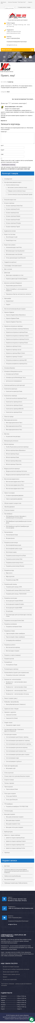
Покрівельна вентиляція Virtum (14, 562)
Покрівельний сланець (10, 584)
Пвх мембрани (8, 513)
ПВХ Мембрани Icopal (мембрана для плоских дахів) (18, 522)
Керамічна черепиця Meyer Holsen (15, 353)
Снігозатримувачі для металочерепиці (16, 747)
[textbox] (9, 8)
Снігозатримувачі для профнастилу (16, 751)
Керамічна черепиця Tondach (14, 356)
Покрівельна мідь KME (12, 580)
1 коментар (10, 82)
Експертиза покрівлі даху (10, 979)
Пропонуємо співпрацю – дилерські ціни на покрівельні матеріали (16, 984)
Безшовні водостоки (10, 199)
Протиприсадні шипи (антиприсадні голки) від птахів (19, 615)
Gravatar (3, 117)
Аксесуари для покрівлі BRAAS (14, 600)
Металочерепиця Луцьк (12, 454)
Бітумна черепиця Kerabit (13, 219)
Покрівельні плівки (9, 631)
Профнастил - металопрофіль (12, 679)
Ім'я (2, 145)
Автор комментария (10, 106)
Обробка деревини (9, 506)
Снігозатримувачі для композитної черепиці (18, 744)
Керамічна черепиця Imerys (13, 346)
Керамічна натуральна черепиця (13, 326)
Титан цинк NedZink (11, 796)
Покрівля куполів (9, 658)
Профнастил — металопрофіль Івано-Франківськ (16, 682)
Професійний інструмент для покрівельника (16, 672)
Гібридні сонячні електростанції (16, 191)
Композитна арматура (10, 389)
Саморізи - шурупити (10, 712)
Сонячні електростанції (12, 185)
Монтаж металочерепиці (13, 647)
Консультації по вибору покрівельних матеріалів (16, 969)
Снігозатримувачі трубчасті (14, 761)
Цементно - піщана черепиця (12, 835)
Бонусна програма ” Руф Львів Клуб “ (17, 2)
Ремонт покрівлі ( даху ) (10, 698)
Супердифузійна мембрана (13, 640)
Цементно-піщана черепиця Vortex (15, 848)
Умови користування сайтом (11, 971)
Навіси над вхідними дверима (14, 499)
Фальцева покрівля (9, 814)
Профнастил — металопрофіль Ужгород (17, 694)
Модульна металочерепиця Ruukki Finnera (17, 474)
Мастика (6, 434)
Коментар (4, 131)
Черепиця (7, 852)
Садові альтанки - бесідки (11, 708)
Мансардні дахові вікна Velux (14, 429)
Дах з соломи (8, 269)
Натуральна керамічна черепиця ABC (16, 360)
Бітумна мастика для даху (13, 436)
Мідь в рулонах (10, 576)
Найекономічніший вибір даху (12, 876)
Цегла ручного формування (14, 381)
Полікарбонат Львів (11, 664)
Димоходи (7, 272)
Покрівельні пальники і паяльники (15, 675)
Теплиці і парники (9, 783)
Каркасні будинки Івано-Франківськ (16, 315)
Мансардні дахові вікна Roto (14, 426)
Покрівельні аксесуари (10, 598)
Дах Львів (7, 866)
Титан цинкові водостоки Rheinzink (16, 258)
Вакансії (5, 977)
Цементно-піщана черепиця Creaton (16, 841)
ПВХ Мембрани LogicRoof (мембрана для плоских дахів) (17, 527)
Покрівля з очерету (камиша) (12, 655)
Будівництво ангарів (10, 231)
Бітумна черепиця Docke (13, 209)
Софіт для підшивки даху (11, 766)
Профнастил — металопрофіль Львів (16, 687)
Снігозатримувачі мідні (12, 758)
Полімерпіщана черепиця (11, 669)
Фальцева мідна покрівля (13, 820)
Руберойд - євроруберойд (11, 702)
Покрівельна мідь (9, 570)
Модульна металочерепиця (12, 468)
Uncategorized (8, 179)
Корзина (30, 2)
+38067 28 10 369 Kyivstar (14, 31)
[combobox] (9, 7)
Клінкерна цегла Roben (12, 374)
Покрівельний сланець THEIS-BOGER (16, 594)
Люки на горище (8, 416)
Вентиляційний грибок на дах (14, 548)
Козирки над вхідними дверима (14, 495)
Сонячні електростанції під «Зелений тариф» (20, 194)
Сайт (2, 154)
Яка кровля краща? (9, 879)
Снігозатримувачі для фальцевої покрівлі (17, 754)
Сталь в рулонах (9, 772)
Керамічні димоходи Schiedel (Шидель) (16, 278)
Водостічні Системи (9, 234)
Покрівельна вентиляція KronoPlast (16, 555)
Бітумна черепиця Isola (12, 212)
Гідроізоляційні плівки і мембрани (15, 633)
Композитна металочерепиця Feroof (16, 398)
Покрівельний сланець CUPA (14, 587)
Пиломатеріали (8, 532)
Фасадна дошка (10, 538)
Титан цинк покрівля (10, 793)
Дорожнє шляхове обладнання (13, 283)
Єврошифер (7, 298)
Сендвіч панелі (8, 722)
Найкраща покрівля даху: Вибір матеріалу (15, 883)
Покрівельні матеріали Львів (14, 626)
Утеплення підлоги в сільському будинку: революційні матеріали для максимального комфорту (16, 871)
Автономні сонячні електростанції (17, 187)
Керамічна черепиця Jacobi (13, 349)
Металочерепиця (9, 444)
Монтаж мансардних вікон (11, 479)
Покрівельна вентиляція (11, 542)
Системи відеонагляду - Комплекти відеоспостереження (14, 730)
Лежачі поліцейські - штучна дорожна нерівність (16, 289)
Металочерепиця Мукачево (13, 461)
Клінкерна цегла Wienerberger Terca (16, 377)
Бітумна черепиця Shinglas (13, 223)
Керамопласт (10, 301)
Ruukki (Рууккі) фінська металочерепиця (17, 447)
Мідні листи (9, 573)
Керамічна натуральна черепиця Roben (17, 342)
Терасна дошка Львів (12, 789)
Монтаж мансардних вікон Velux (15, 488)
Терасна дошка (8, 786)
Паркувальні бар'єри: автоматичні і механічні (18, 294)
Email (2, 150)
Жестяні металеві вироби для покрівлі (14, 309)
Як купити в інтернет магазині (11, 966)
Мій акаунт (3, 2)
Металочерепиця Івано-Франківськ (15, 450)
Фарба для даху (8, 831)
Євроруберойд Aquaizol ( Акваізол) (15, 704)
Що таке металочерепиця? (23, 99)
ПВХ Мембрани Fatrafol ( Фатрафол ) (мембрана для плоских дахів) (16, 517)
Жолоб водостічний (11, 237)
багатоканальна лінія (13, 33)
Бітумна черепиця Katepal (13, 216)
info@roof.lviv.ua (12, 45)
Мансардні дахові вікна (10, 420)
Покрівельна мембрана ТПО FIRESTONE (17, 806)
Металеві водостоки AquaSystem (15, 251)
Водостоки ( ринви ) (9, 245)
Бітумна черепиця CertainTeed (14, 205)
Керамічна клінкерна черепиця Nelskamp (17, 328)
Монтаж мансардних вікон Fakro (15, 481)
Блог (2, 3)
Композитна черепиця (10, 395)
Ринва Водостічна (11, 240)
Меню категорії (7, 50)
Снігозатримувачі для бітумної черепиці (17, 737)
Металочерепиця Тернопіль (13, 464)
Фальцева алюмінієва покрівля (14, 817)
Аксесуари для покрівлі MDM (14, 607)
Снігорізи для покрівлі (10, 734)
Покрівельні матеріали (10, 624)
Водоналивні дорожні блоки (14, 285)
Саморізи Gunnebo (11, 714)
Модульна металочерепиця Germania (16, 471)
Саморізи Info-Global (12, 718)
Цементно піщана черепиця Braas (15, 837)
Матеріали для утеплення (11, 441)
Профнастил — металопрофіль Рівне (16, 690)
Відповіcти (4, 120)
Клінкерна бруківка (9, 368)
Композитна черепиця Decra (14, 401)
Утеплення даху (8, 811)
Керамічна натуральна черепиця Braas (17, 332)
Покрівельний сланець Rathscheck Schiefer (18, 590)
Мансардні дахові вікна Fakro (14, 422)
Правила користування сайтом (11, 974)
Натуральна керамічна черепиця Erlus (16, 363)
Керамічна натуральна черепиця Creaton (17, 335)
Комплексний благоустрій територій (14, 385)
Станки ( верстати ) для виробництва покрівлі (17, 776)
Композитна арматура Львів (14, 391)
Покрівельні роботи (9, 644)
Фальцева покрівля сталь (13, 824)
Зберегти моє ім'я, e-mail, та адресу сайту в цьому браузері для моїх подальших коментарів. (17, 161)
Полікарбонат (8, 662)
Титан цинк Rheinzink (12, 799)
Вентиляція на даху (11, 552)
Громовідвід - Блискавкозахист (13, 265)
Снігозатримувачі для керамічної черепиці (18, 740)
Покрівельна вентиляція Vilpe (14, 559)
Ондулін (8, 304)
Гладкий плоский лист (10, 262)
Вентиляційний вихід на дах (13, 545)
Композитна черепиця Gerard (14, 405)
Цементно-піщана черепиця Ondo (15, 844)
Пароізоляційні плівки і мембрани (15, 637)
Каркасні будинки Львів (12, 318)
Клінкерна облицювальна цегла (13, 371)
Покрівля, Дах (14, 1015)
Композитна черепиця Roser (14, 412)
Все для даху (9, 611)
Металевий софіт (11, 768)
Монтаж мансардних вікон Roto (15, 485)
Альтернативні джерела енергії (12, 182)
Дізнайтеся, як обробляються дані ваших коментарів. (15, 169)
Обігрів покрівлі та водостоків (12, 503)
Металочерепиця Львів (12, 457)
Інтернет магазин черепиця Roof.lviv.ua (19, 1018)
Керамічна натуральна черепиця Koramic (17, 339)
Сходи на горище (9, 779)
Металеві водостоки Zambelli (14, 254)
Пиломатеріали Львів (12, 534)
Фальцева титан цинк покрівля (14, 827)
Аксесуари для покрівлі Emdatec (15, 604)
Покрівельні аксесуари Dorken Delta (14, 620)
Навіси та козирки (9, 493)
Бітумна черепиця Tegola (13, 226)
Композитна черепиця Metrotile (14, 408)
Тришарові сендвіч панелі (13, 725)
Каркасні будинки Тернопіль (14, 322)
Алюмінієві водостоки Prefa (14, 247)
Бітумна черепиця (9, 203)
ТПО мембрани (8, 804)
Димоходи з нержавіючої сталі (14, 275)
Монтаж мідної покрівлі (12, 651)
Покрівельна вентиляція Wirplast (15, 566)
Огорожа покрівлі (9, 510)
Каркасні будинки (9, 312)
